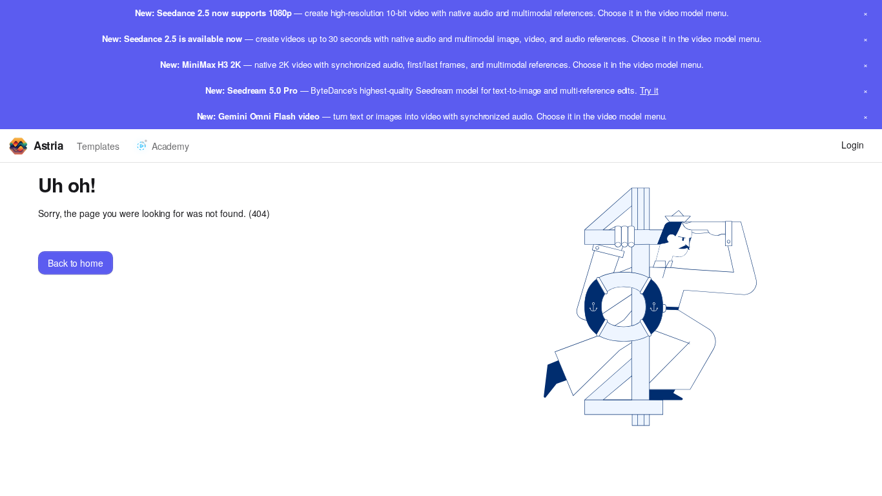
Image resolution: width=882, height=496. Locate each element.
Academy (170, 146)
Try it (649, 90)
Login (852, 144)
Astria (48, 145)
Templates (98, 146)
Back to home (75, 262)
